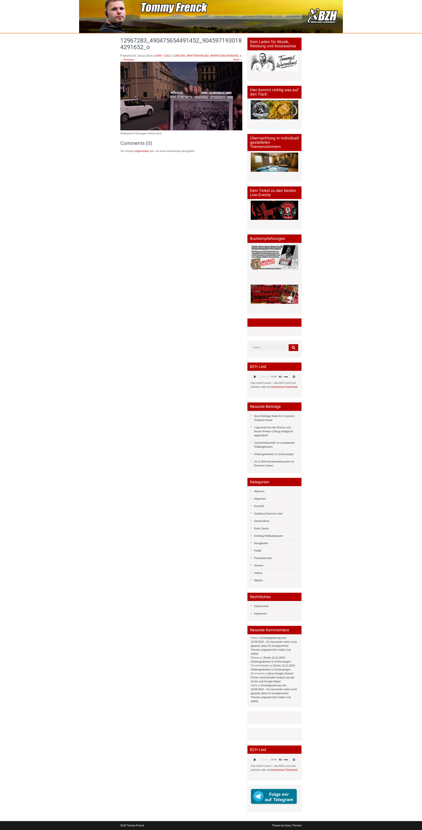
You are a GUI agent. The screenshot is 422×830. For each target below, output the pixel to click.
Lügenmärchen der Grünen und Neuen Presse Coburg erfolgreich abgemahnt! (273, 431)
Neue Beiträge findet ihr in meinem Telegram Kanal (274, 418)
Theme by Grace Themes (287, 825)
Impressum (293, 16)
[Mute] (280, 376)
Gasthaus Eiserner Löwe (257, 16)
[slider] (263, 376)
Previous (127, 59)
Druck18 (259, 506)
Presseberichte (263, 558)
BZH (279, 16)
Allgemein (260, 498)
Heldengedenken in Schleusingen (274, 454)
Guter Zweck (261, 528)
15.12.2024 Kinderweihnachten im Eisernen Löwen (274, 463)
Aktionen (259, 491)
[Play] (255, 376)
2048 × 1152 (162, 55)
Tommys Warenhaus (225, 16)
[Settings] (294, 376)
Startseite (202, 16)
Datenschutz (261, 606)
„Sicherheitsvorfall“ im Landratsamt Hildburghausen (274, 444)
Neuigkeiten (261, 543)
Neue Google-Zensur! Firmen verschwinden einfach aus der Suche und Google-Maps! (273, 677)
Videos (258, 573)
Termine (258, 565)
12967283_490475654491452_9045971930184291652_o (207, 55)
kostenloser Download (284, 386)
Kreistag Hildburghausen (268, 535)
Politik (257, 550)
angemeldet (142, 151)
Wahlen (258, 580)
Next (238, 59)
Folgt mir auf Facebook (270, 322)
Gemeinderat (261, 521)
